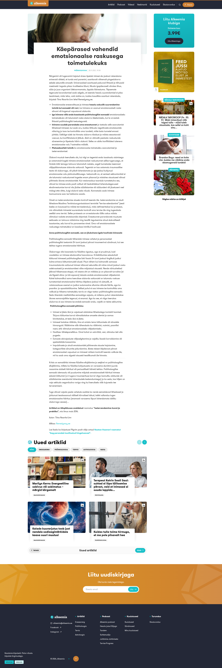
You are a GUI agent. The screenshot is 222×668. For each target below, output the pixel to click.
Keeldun (19, 662)
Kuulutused (155, 4)
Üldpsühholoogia (100, 540)
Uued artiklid (50, 442)
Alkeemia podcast (107, 622)
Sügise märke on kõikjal (174, 199)
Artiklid (111, 4)
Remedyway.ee (63, 423)
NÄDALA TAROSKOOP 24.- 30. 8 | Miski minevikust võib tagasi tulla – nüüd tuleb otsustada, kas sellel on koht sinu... (174, 122)
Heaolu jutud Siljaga (108, 626)
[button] (139, 442)
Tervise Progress (106, 643)
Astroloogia (89, 450)
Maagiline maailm (39, 495)
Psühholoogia (80, 70)
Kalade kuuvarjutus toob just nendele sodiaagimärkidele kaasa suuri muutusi (51, 532)
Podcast (121, 4)
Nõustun (9, 662)
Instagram (54, 632)
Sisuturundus (169, 4)
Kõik (32, 450)
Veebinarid (142, 4)
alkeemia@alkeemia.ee (62, 623)
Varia (102, 450)
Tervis (76, 450)
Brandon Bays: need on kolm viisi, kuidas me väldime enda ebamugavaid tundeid (174, 160)
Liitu (131, 589)
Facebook (54, 627)
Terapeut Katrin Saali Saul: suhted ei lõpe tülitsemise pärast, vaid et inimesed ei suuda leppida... (111, 485)
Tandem (103, 630)
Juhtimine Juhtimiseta (109, 639)
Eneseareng (44, 450)
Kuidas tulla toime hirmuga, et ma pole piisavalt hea (112, 533)
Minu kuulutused (131, 630)
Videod (131, 4)
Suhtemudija (105, 635)
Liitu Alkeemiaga (174, 41)
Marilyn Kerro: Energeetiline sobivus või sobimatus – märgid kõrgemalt (50, 487)
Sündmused (129, 626)
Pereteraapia (99, 495)
